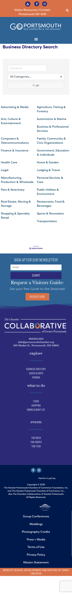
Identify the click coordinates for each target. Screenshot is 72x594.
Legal (4, 170)
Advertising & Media (14, 107)
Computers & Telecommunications (15, 141)
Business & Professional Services (53, 129)
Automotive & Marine (51, 119)
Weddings (36, 524)
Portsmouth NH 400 (32, 14)
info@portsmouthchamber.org (36, 342)
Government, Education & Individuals (53, 153)
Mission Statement (36, 562)
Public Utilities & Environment (48, 192)
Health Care (9, 162)
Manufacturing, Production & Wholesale (17, 180)
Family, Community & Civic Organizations (51, 141)
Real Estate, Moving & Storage (16, 204)
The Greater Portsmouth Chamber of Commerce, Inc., (38, 490)
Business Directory (36, 369)
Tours (36, 401)
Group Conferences (36, 516)
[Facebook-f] (36, 3)
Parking (36, 377)
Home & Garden (48, 162)
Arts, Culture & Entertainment (11, 121)
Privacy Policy (36, 555)
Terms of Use (36, 547)
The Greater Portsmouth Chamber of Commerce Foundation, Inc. (36, 487)
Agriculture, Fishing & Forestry (51, 109)
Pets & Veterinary (12, 190)
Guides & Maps (36, 373)
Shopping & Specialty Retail (15, 216)
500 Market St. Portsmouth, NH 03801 (36, 345)
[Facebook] (33, 470)
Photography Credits (36, 532)
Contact (44, 10)
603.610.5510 (36, 339)
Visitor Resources (25, 10)
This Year (36, 446)
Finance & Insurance (14, 150)
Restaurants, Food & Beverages (51, 204)
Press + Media (36, 539)
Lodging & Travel (48, 170)
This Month (36, 442)
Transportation (47, 221)
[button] (67, 10)
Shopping (36, 405)
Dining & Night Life (36, 410)
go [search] (37, 85)
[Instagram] (44, 3)
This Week (36, 438)
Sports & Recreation (50, 213)
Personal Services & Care (50, 180)
